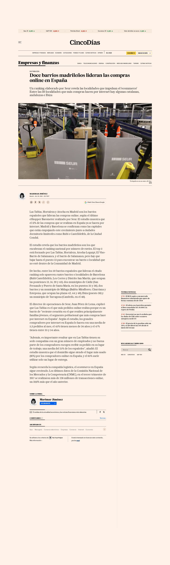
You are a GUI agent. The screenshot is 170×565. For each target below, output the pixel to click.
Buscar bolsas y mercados (132, 343)
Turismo (136, 63)
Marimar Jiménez (38, 194)
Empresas (64, 430)
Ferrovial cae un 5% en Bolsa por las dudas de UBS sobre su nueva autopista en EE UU (136, 316)
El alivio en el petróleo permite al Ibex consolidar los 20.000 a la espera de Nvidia (136, 307)
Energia (101, 63)
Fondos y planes (78, 53)
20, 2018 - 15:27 (42, 196)
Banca (79, 63)
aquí (78, 440)
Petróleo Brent (75, 31)
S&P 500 (49, 31)
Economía (58, 53)
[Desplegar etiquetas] (104, 429)
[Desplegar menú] (20, 42)
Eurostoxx (131, 354)
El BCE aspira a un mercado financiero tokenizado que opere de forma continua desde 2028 (135, 298)
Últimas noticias (90, 53)
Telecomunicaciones (90, 63)
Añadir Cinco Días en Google (95, 202)
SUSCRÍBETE (131, 53)
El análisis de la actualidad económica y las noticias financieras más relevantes (59, 412)
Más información (35, 440)
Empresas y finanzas (39, 53)
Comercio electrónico (51, 430)
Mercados (50, 53)
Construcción (110, 63)
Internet (81, 430)
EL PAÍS (108, 52)
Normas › (103, 418)
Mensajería (38, 430)
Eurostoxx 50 (102, 31)
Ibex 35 (26, 31)
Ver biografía (45, 403)
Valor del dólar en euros (131, 31)
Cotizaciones (67, 53)
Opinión (100, 53)
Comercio (73, 430)
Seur (31, 430)
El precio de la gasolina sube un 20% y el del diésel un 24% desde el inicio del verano (136, 325)
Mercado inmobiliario (124, 63)
